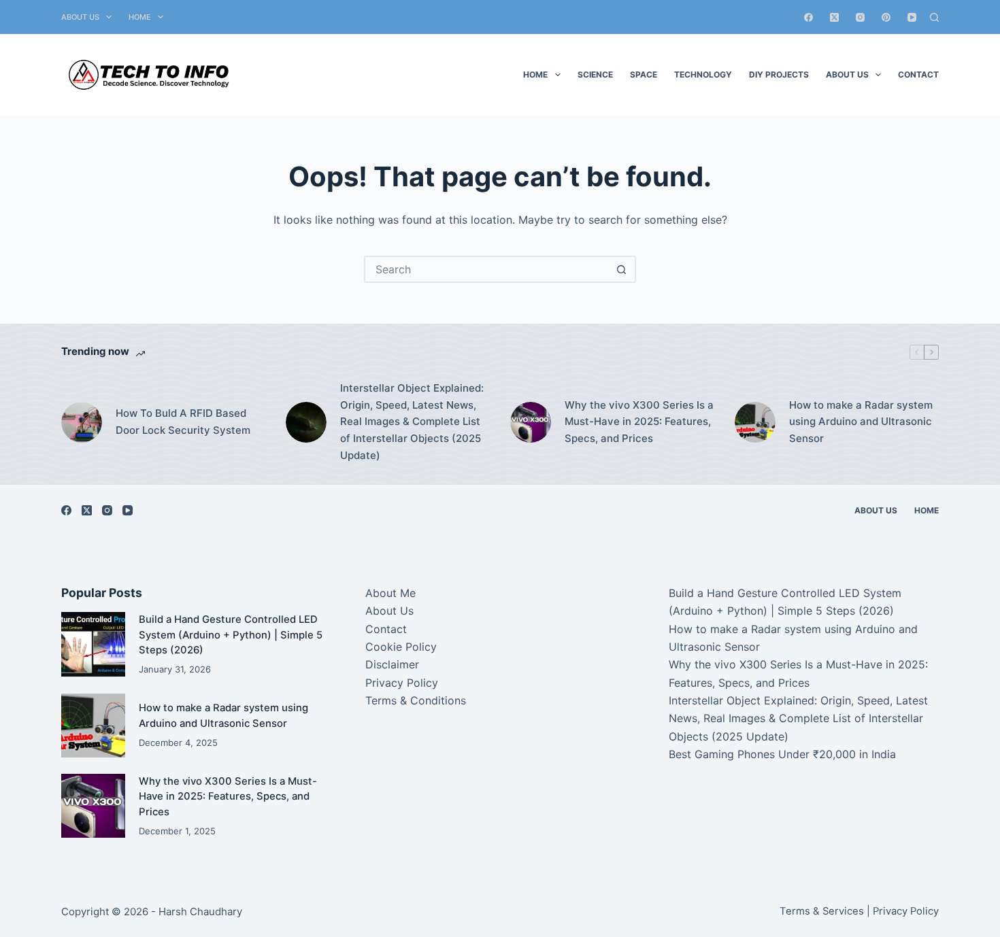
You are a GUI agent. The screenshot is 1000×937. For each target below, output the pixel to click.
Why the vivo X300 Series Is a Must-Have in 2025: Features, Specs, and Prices (639, 421)
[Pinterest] (886, 17)
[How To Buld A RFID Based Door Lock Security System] (81, 422)
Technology (703, 74)
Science (595, 74)
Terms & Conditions (415, 700)
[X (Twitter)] (834, 17)
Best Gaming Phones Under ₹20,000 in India (782, 754)
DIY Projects (779, 74)
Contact (918, 74)
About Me (390, 593)
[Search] (934, 17)
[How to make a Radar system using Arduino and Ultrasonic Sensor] (755, 422)
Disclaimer (392, 664)
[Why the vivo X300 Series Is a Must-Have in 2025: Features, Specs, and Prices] (530, 422)
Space (643, 74)
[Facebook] (808, 17)
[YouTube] (911, 17)
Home (140, 17)
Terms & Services (822, 911)
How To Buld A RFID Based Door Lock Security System (183, 422)
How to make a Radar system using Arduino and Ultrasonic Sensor (861, 421)
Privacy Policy (401, 682)
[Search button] (621, 269)
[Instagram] (860, 17)
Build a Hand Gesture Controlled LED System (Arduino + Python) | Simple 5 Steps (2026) (230, 634)
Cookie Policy (401, 646)
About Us (80, 17)
